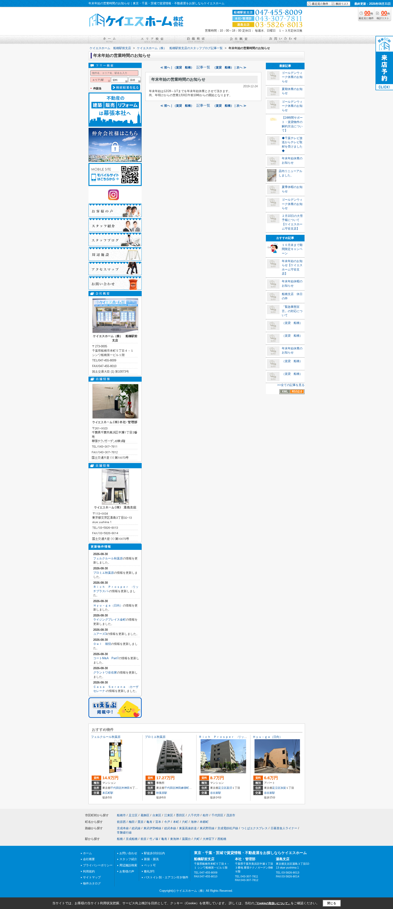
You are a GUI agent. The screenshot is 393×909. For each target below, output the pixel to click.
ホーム (87, 853)
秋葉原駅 (161, 792)
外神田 (125, 787)
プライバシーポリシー (98, 865)
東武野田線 (207, 828)
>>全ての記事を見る (291, 385)
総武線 (136, 828)
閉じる (331, 903)
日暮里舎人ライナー (284, 828)
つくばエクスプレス (254, 828)
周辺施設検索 (128, 865)
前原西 (121, 822)
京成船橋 (132, 839)
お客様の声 (126, 871)
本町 (176, 822)
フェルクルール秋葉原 (108, 558)
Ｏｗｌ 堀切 (102, 644)
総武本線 (170, 828)
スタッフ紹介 (128, 859)
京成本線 (123, 828)
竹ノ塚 (153, 839)
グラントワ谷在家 (105, 672)
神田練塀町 (182, 787)
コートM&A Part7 (105, 658)
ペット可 (150, 865)
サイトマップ (92, 877)
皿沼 (229, 787)
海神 (194, 822)
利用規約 (89, 871)
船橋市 (121, 815)
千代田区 (116, 787)
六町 (185, 822)
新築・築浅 (151, 859)
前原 (143, 839)
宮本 (158, 822)
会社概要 (89, 859)
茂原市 (230, 815)
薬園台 (186, 839)
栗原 (141, 822)
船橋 (120, 839)
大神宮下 (208, 839)
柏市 (206, 815)
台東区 (156, 815)
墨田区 (180, 815)
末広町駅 (107, 792)
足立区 (222, 787)
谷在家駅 (215, 792)
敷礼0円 (149, 871)
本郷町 (204, 822)
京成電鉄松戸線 (227, 828)
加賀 (283, 787)
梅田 (132, 822)
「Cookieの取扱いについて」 (272, 903)
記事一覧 (203, 67)
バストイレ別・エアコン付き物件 (166, 877)
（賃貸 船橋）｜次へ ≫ (229, 67)
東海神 (174, 839)
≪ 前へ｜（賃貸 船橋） (177, 67)
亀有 (149, 822)
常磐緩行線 (124, 832)
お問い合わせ (128, 853)
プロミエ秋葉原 (103, 572)
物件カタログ (92, 883)
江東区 (168, 815)
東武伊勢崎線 (152, 828)
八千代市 (194, 815)
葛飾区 (145, 815)
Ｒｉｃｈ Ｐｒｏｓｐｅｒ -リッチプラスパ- (229, 737)
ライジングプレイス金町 (109, 619)
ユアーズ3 (100, 634)
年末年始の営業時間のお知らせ (178, 79)
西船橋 (221, 839)
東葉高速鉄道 (188, 828)
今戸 (167, 822)
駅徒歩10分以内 (154, 853)
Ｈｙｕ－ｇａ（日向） (108, 605)
